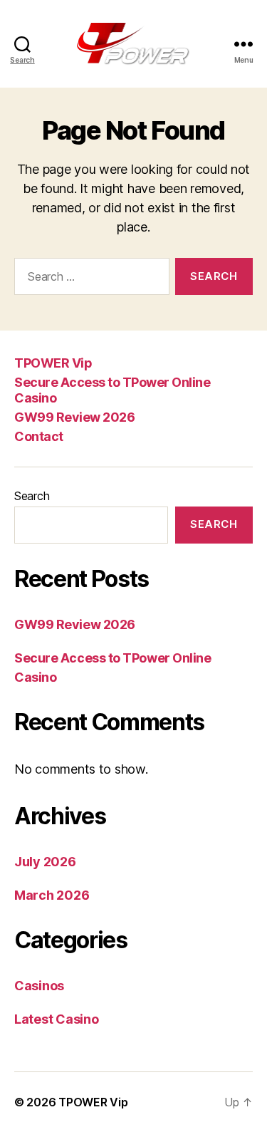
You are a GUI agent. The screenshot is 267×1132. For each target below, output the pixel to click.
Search (31, 496)
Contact (38, 436)
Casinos (39, 985)
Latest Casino (56, 1019)
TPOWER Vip (53, 362)
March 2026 (51, 895)
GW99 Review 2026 (74, 417)
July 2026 (45, 861)
